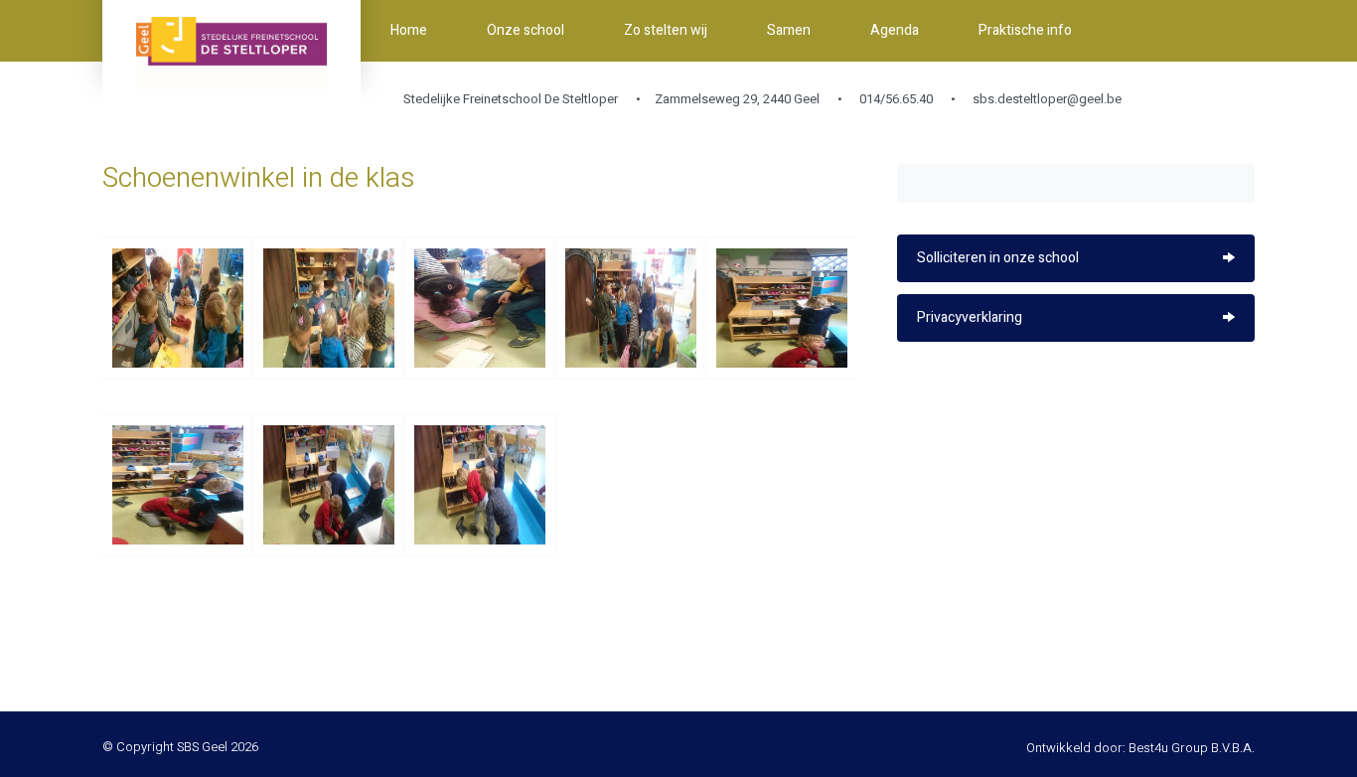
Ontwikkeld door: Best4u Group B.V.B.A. (1140, 747)
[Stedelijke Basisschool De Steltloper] (231, 54)
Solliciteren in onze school (998, 257)
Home (408, 30)
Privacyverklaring (969, 317)
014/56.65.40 (894, 98)
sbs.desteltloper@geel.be (1047, 98)
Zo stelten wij (665, 30)
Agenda (894, 30)
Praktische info (1025, 30)
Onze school (525, 30)
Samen (789, 30)
